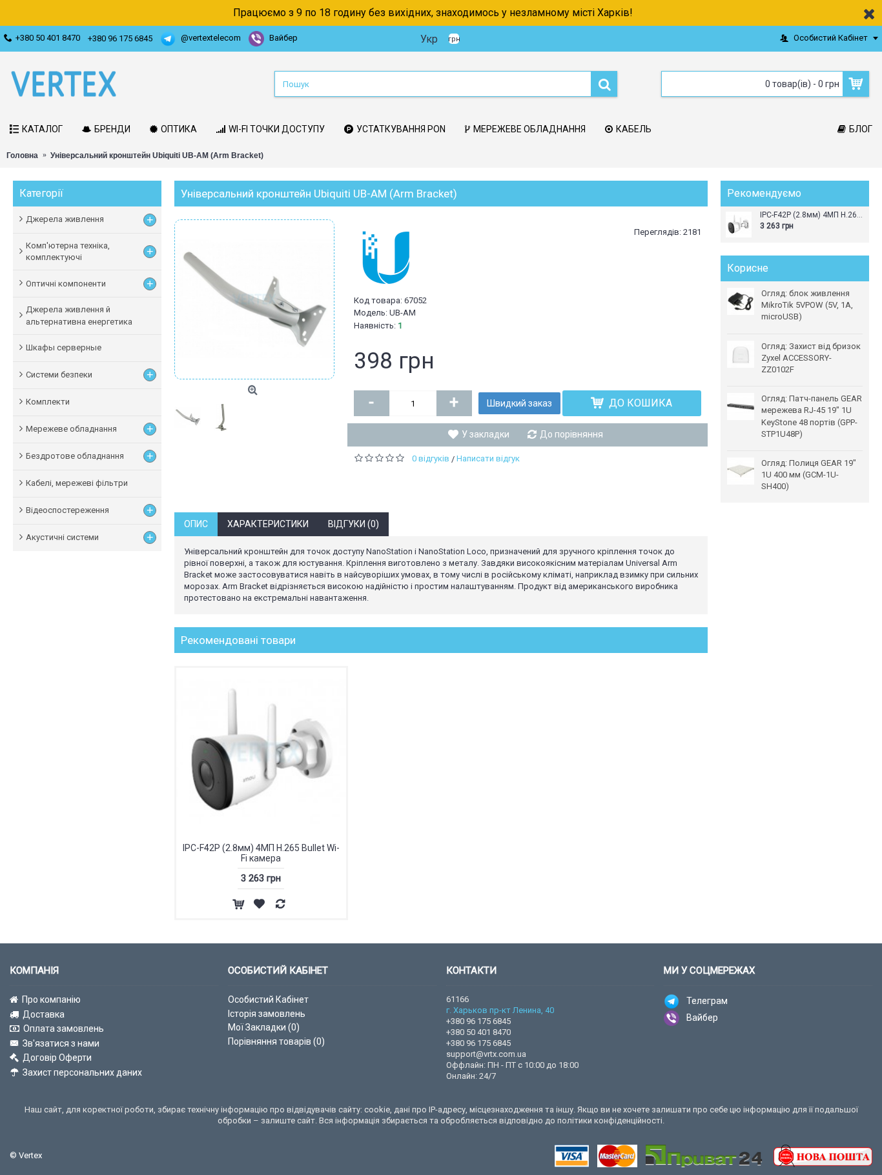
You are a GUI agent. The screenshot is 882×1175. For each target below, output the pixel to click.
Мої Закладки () (264, 1027)
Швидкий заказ (519, 403)
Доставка (44, 1014)
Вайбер (702, 1017)
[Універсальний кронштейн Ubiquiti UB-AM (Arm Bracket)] (254, 299)
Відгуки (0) (353, 524)
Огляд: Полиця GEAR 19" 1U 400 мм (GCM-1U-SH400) (808, 474)
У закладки (485, 434)
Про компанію (51, 999)
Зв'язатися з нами (61, 1043)
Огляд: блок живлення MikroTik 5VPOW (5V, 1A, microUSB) (807, 304)
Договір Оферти (57, 1057)
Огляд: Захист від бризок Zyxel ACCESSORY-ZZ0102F (811, 357)
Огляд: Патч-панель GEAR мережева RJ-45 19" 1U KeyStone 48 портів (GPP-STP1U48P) (811, 416)
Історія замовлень (266, 1014)
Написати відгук (488, 458)
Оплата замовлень (63, 1028)
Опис (196, 524)
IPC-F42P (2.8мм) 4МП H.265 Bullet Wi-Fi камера (813, 215)
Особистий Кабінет (268, 999)
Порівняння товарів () (276, 1041)
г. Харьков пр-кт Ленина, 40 (500, 1010)
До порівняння (571, 434)
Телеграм (707, 1001)
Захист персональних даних (82, 1072)
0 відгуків (430, 458)
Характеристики (268, 524)
